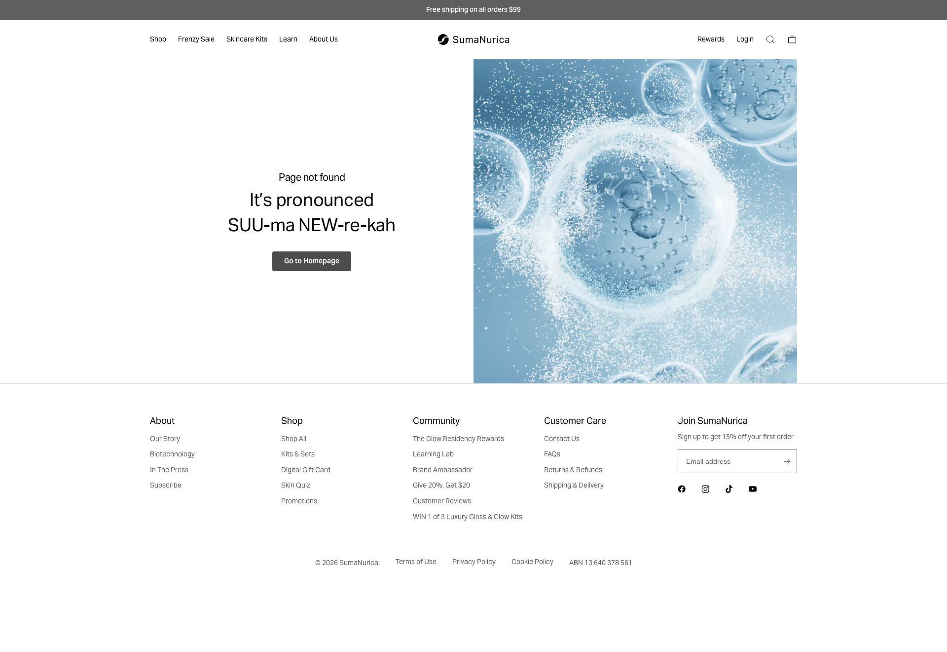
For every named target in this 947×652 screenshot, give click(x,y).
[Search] (770, 39)
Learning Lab (433, 453)
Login (745, 39)
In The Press (169, 469)
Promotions (299, 500)
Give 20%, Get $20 (441, 485)
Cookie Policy (532, 561)
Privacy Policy (474, 561)
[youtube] (753, 489)
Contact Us (562, 438)
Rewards (711, 39)
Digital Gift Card (305, 469)
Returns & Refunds (573, 469)
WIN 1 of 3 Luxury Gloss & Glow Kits (467, 516)
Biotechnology (172, 453)
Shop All (293, 438)
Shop (158, 39)
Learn (288, 39)
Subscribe (787, 461)
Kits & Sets (298, 453)
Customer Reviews (442, 500)
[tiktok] (729, 489)
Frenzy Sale (196, 39)
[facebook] (682, 489)
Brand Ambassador (443, 469)
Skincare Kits (246, 39)
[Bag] (792, 39)
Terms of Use (416, 561)
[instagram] (705, 489)
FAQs (552, 453)
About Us (323, 39)
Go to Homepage (311, 260)
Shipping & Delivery (574, 485)
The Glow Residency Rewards (458, 438)
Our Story (165, 438)
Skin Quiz (295, 485)
